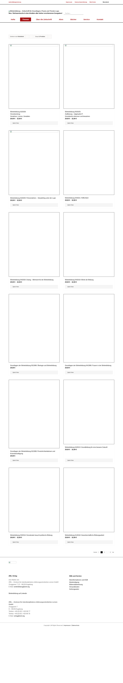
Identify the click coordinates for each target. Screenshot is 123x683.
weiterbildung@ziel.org (15, 2)
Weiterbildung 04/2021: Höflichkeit (76, 278)
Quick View (16, 123)
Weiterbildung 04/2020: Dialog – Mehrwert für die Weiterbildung (31, 440)
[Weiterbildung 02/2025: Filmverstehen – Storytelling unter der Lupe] (34, 162)
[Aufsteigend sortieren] (31, 37)
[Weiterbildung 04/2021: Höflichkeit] (89, 202)
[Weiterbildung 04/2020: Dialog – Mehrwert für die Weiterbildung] (34, 365)
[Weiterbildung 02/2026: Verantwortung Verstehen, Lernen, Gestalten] (34, 76)
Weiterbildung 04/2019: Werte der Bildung (79, 440)
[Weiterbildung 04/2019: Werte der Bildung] (89, 365)
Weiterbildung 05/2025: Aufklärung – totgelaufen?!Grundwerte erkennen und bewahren (77, 114)
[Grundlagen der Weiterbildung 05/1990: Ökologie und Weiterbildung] (34, 527)
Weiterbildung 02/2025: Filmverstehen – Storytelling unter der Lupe (33, 198)
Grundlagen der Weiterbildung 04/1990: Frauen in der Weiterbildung (88, 602)
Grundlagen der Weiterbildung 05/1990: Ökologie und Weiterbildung (33, 602)
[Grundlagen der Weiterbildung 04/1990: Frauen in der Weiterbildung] (89, 527)
